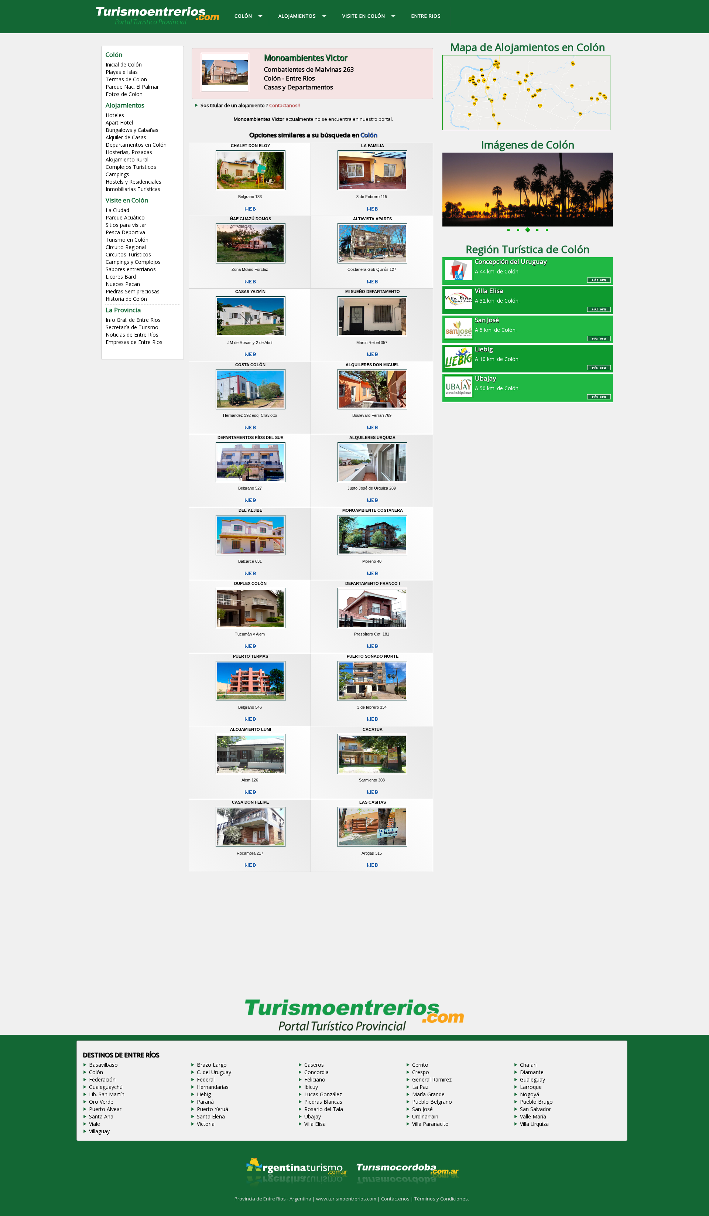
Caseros (314, 1064)
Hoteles (115, 115)
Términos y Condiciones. (441, 1198)
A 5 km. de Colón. (496, 324)
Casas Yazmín (250, 291)
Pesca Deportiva (125, 232)
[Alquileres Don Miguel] (372, 410)
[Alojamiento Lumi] (250, 775)
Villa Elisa (315, 1123)
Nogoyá (529, 1094)
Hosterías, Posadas (129, 152)
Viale (94, 1123)
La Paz (420, 1086)
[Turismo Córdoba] (407, 1193)
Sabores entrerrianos (131, 269)
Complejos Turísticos (131, 166)
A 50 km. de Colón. (497, 383)
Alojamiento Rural (127, 159)
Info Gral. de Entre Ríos (133, 319)
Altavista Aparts (372, 219)
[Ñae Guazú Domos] (250, 264)
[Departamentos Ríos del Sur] (250, 483)
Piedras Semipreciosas (133, 291)
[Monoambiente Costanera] (372, 556)
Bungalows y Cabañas (132, 129)
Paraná (205, 1101)
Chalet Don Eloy (250, 145)
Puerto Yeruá (212, 1109)
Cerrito (420, 1064)
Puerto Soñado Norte (372, 656)
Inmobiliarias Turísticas (133, 189)
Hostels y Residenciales (133, 181)
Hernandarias (213, 1086)
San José (422, 1109)
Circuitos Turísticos (128, 254)
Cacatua (373, 729)
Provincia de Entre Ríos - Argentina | (275, 1198)
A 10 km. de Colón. (497, 353)
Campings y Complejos (133, 261)
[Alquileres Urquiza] (372, 483)
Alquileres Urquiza (372, 437)
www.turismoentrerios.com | (348, 1198)
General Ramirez (432, 1079)
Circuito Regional (126, 247)
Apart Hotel (119, 122)
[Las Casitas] (372, 848)
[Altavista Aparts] (372, 264)
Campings (117, 174)
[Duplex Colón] (250, 629)
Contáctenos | (397, 1198)
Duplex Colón (250, 583)
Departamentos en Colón (136, 144)
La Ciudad (117, 210)
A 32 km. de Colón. (497, 295)
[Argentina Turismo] (296, 1193)
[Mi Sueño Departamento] (372, 337)
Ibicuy (311, 1086)
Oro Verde (101, 1101)
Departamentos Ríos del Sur (251, 437)
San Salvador (535, 1109)
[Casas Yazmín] (250, 337)
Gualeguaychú (106, 1086)
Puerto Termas (250, 656)
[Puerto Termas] (250, 702)
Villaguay (99, 1131)
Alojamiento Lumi (250, 729)
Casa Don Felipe (250, 802)
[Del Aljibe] (250, 556)
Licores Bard (121, 276)
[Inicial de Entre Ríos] (158, 24)
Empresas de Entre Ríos (134, 341)
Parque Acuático (125, 217)
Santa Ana (101, 1116)
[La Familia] (372, 191)
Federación (102, 1079)
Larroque (531, 1086)
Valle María (533, 1116)
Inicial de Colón (124, 64)
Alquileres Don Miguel (372, 364)
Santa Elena (211, 1116)
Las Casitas (372, 802)
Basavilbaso (103, 1064)
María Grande (428, 1094)
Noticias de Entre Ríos (132, 334)
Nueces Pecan (123, 283)
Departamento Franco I (372, 583)
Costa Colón (250, 364)
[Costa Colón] (250, 410)
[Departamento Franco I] (372, 629)
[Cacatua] (372, 775)
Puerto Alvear (105, 1109)
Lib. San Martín (106, 1094)
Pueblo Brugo (536, 1101)
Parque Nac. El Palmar (132, 86)
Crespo (420, 1072)
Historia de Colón (126, 298)
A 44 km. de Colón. (511, 266)
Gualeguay (532, 1079)
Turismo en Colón (127, 239)
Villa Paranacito (430, 1123)
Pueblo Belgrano (432, 1101)
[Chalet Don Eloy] (250, 191)
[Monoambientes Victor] (225, 91)
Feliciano (314, 1079)
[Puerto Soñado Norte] (372, 702)
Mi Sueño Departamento (372, 291)
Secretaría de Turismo (132, 327)
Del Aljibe (250, 510)
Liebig (204, 1094)
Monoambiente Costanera (372, 510)
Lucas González (323, 1094)
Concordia (316, 1072)
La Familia (372, 145)
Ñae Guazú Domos (250, 219)
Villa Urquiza (534, 1123)
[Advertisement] (313, 933)
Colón (96, 1072)
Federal (206, 1079)
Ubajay (312, 1116)
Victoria (206, 1123)
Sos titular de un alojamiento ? (250, 105)
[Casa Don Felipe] (250, 848)
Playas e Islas (122, 71)
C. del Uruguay (214, 1072)
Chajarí (528, 1064)
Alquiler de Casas (126, 137)
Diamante (532, 1072)
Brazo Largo (212, 1064)
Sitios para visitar (126, 224)
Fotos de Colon (124, 94)
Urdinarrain (425, 1116)
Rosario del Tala (323, 1109)
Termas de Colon (126, 79)
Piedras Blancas (323, 1101)
